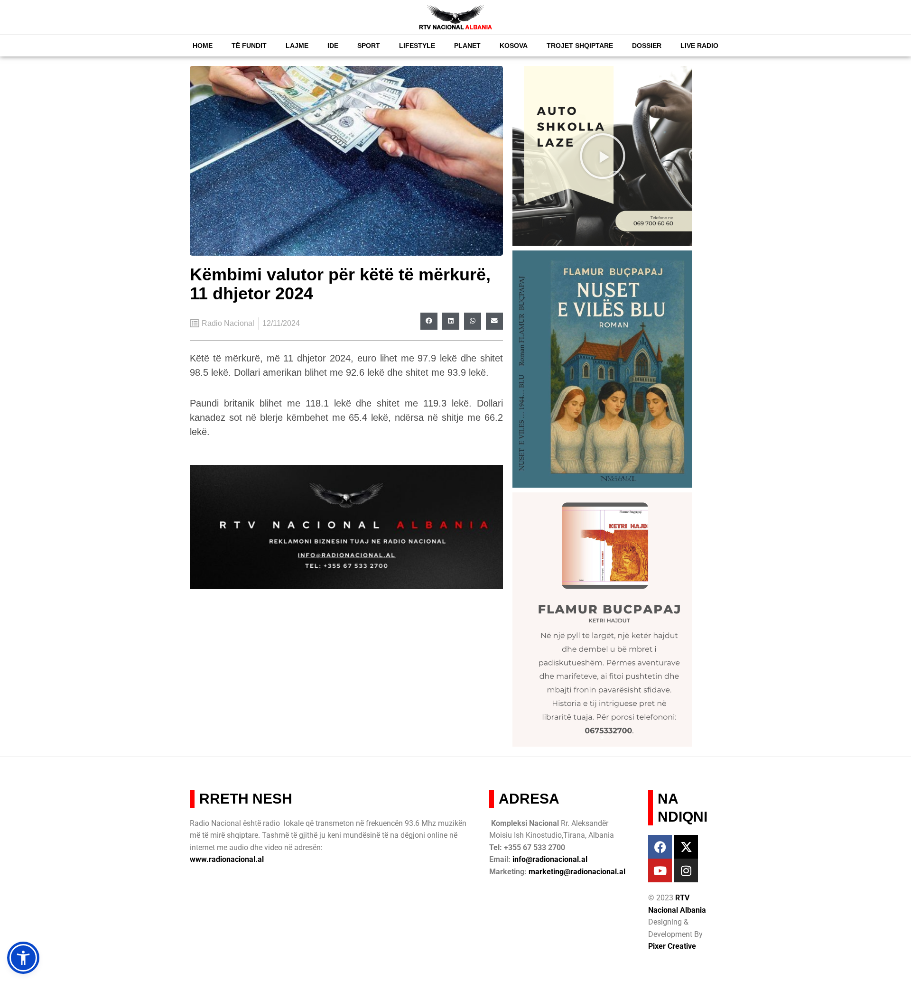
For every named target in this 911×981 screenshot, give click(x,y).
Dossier (646, 45)
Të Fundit (249, 45)
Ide (332, 45)
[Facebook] (660, 847)
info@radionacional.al (549, 859)
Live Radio (699, 45)
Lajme (297, 45)
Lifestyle (417, 45)
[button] (428, 321)
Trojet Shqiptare (580, 45)
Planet (467, 45)
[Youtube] (660, 870)
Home (203, 45)
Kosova (514, 45)
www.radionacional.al (227, 859)
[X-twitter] (686, 847)
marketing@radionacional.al (577, 871)
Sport (368, 45)
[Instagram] (686, 870)
